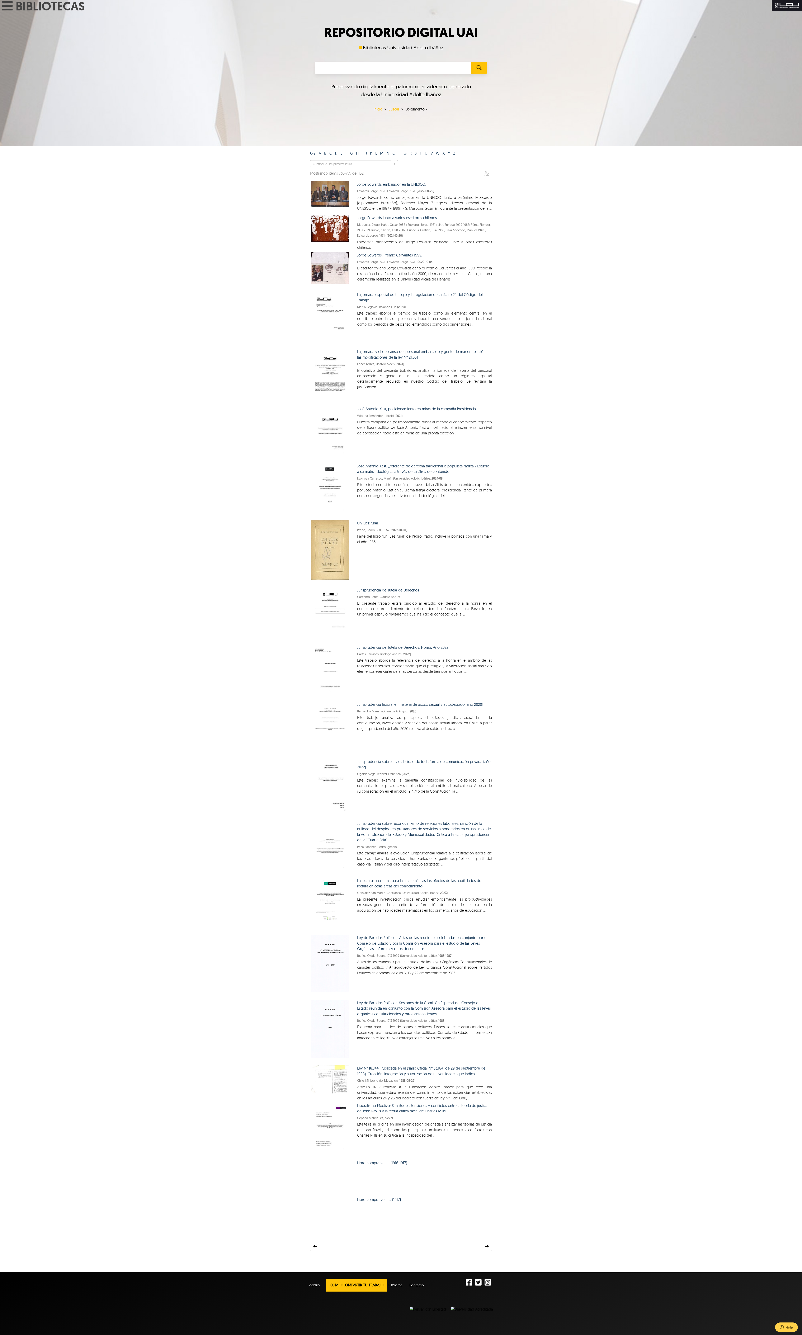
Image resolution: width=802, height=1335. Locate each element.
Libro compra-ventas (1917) (379, 1199)
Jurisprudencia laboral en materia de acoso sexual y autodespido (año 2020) (420, 704)
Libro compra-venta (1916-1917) (382, 1162)
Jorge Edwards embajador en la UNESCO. (391, 184)
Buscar (393, 109)
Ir (394, 163)
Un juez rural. (368, 523)
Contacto (416, 1285)
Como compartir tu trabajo (356, 1285)
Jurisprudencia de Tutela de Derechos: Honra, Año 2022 (402, 647)
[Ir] (479, 68)
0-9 (313, 153)
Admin (314, 1285)
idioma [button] (396, 1285)
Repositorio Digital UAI (401, 32)
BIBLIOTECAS (50, 6)
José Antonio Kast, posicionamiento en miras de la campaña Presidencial (417, 408)
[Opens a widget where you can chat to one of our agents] (786, 1327)
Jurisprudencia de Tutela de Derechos (388, 590)
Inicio (378, 109)
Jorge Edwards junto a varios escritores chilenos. (397, 217)
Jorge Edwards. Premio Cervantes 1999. (389, 255)
